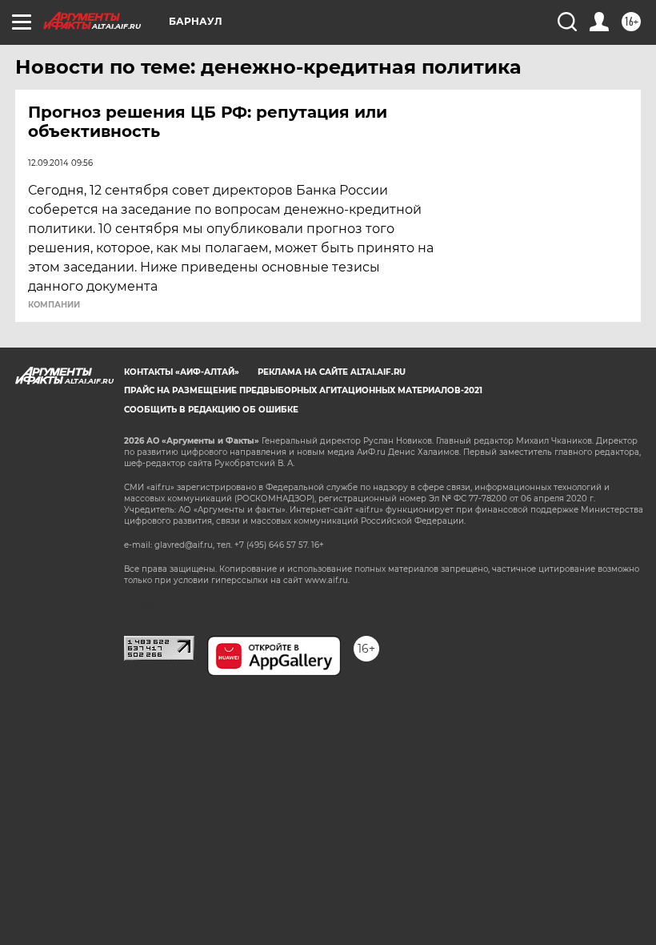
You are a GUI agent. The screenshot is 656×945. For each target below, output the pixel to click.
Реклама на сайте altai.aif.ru (332, 372)
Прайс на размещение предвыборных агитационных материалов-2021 (303, 390)
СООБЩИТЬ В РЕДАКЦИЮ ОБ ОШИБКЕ (211, 409)
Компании (54, 305)
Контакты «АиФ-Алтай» (181, 372)
